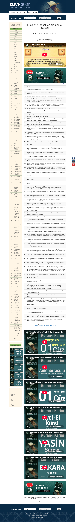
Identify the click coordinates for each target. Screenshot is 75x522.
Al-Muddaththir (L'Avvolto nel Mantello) (16, 217)
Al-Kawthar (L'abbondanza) (17, 319)
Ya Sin (15, 105)
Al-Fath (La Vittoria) (16, 139)
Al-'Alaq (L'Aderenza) (16, 284)
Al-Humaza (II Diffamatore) (16, 308)
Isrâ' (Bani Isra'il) (17, 62)
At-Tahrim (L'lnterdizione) (17, 194)
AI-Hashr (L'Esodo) (17, 171)
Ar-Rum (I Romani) (17, 91)
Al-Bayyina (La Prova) (16, 290)
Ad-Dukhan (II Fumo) (16, 129)
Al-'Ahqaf (15, 134)
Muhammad (16, 136)
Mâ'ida (15, 38)
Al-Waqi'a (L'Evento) (16, 163)
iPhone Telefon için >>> (51, 325)
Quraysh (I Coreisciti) (16, 313)
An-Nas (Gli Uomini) (16, 337)
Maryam (15, 66)
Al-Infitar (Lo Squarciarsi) (16, 243)
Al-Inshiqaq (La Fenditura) (17, 250)
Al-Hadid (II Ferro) (17, 166)
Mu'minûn (16, 74)
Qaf (14, 145)
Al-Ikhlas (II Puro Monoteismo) (17, 331)
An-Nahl (15, 60)
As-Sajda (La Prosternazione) (17, 96)
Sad (14, 110)
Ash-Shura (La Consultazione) (17, 123)
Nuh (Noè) (16, 209)
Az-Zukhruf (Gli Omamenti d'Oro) (17, 126)
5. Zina (11, 399)
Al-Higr (15, 58)
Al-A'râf (15, 42)
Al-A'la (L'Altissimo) (16, 259)
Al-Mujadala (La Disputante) (17, 169)
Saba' (15, 101)
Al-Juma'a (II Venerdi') (16, 180)
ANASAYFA (12, 12)
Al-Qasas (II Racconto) (16, 86)
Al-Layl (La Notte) (17, 273)
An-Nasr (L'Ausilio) (17, 325)
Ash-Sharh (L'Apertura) (16, 279)
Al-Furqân (16, 78)
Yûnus (15, 48)
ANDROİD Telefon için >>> (39, 325)
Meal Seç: (45, 16)
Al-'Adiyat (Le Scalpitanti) (16, 297)
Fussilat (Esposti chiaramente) (17, 120)
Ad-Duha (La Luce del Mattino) (17, 276)
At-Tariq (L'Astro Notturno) (17, 256)
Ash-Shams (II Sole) (16, 271)
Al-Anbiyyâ (16, 70)
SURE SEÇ (19, 12)
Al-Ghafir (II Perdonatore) (16, 116)
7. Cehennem (12, 401)
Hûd (14, 50)
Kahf (14, 64)
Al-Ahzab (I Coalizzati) (16, 99)
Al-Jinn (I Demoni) (17, 211)
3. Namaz (12, 396)
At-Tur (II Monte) (17, 151)
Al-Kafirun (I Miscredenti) (16, 323)
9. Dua (11, 404)
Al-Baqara (16, 32)
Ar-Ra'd (15, 54)
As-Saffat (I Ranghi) (16, 108)
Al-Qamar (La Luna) (16, 157)
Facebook (42, 513)
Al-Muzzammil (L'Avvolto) (16, 214)
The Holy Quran (35, 513)
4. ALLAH (12, 398)
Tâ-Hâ (15, 68)
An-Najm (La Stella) (16, 154)
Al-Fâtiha (15, 30)
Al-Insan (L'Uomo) (17, 224)
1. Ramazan (12, 394)
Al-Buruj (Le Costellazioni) (16, 253)
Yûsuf (15, 52)
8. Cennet (12, 403)
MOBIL (25, 12)
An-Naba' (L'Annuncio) (16, 229)
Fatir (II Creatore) (17, 103)
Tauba (15, 46)
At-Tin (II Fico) (16, 281)
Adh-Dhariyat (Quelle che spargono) (16, 148)
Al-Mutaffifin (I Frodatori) (16, 246)
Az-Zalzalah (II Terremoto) (16, 293)
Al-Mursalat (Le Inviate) (17, 226)
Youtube (46, 513)
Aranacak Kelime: (30, 16)
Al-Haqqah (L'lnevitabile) (16, 203)
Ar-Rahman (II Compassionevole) (17, 160)
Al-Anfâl (15, 44)
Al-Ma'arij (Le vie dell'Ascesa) (17, 206)
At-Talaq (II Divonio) (16, 191)
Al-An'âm (15, 40)
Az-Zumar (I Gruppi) (16, 113)
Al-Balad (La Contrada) (16, 267)
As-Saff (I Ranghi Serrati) (17, 177)
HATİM (29, 12)
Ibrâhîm (15, 56)
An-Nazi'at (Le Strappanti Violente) (16, 233)
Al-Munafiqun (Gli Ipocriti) (17, 183)
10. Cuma (12, 405)
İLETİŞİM (35, 12)
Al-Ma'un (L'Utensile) (16, 316)
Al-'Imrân (15, 34)
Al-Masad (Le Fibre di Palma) (17, 328)
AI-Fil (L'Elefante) (17, 310)
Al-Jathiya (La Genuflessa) (16, 132)
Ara (59, 18)
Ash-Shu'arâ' (16, 80)
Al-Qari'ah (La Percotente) (16, 300)
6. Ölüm (11, 400)
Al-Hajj (15, 72)
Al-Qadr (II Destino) (16, 287)
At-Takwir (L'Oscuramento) (17, 240)
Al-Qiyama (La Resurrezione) (16, 221)
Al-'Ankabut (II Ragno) (16, 89)
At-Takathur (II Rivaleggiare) (16, 303)
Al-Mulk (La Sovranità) (16, 197)
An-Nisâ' (15, 36)
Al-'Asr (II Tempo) (17, 305)
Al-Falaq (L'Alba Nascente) (17, 334)
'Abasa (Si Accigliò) (16, 237)
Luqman (15, 93)
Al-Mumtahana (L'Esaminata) (16, 174)
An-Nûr (15, 76)
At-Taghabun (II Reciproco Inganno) (17, 187)
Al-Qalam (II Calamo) (16, 200)
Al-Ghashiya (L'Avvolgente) (16, 262)
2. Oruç (11, 395)
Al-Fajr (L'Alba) (17, 265)
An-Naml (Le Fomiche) (16, 82)
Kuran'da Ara (29, 513)
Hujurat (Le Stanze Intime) (17, 142)
